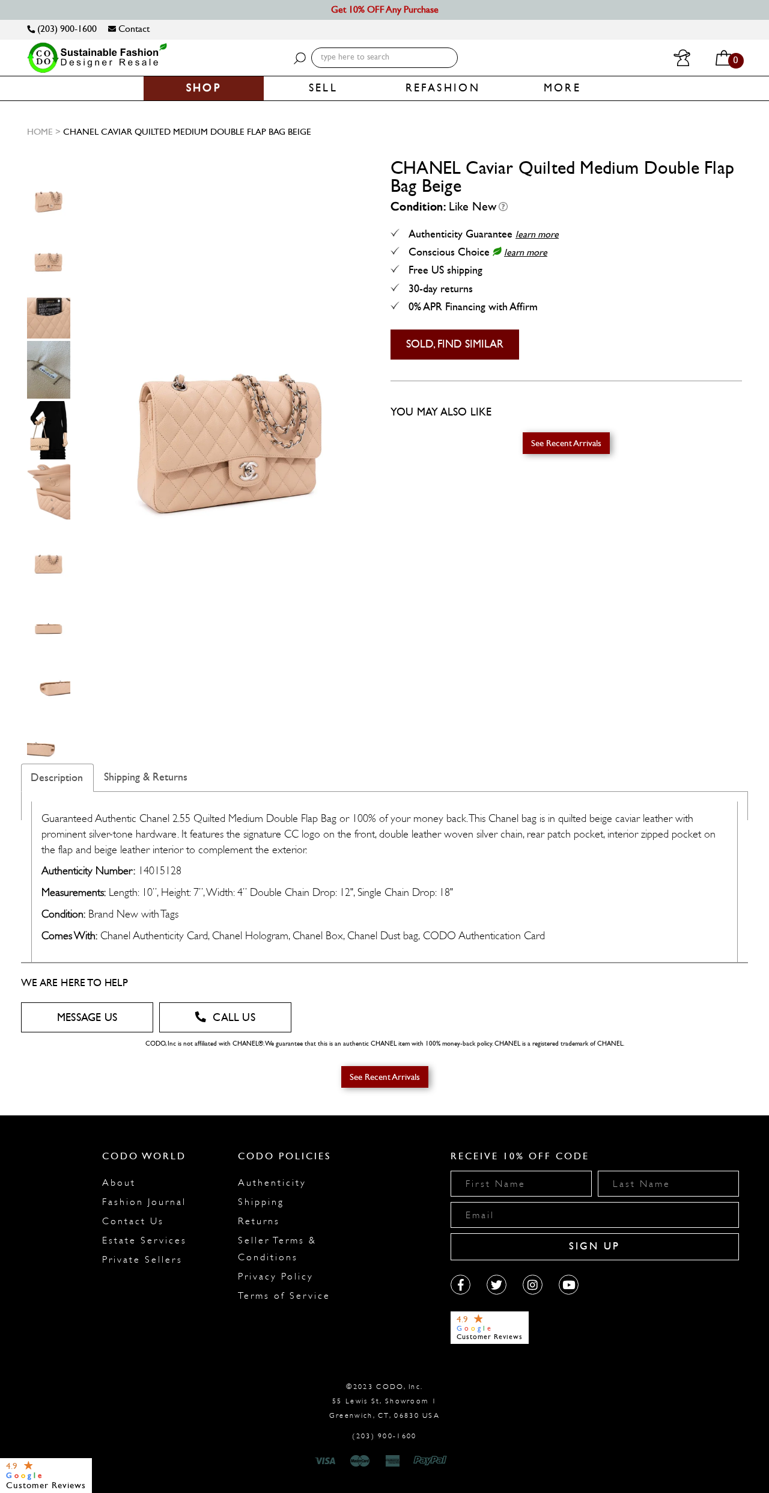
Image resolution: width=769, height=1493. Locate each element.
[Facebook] (460, 1285)
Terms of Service (284, 1295)
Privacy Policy (276, 1276)
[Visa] (326, 1461)
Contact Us (133, 1221)
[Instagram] (533, 1285)
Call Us (234, 1017)
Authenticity (272, 1182)
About (119, 1182)
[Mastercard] (359, 1461)
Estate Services (144, 1240)
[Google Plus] (496, 1285)
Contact (133, 28)
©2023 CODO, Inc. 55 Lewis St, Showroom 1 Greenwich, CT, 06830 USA (384, 1401)
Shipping (261, 1202)
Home (40, 131)
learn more (537, 234)
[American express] (393, 1461)
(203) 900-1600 (66, 28)
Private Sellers (142, 1259)
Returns (259, 1221)
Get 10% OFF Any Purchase (385, 9)
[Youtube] (569, 1285)
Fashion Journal (144, 1202)
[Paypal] (432, 1461)
